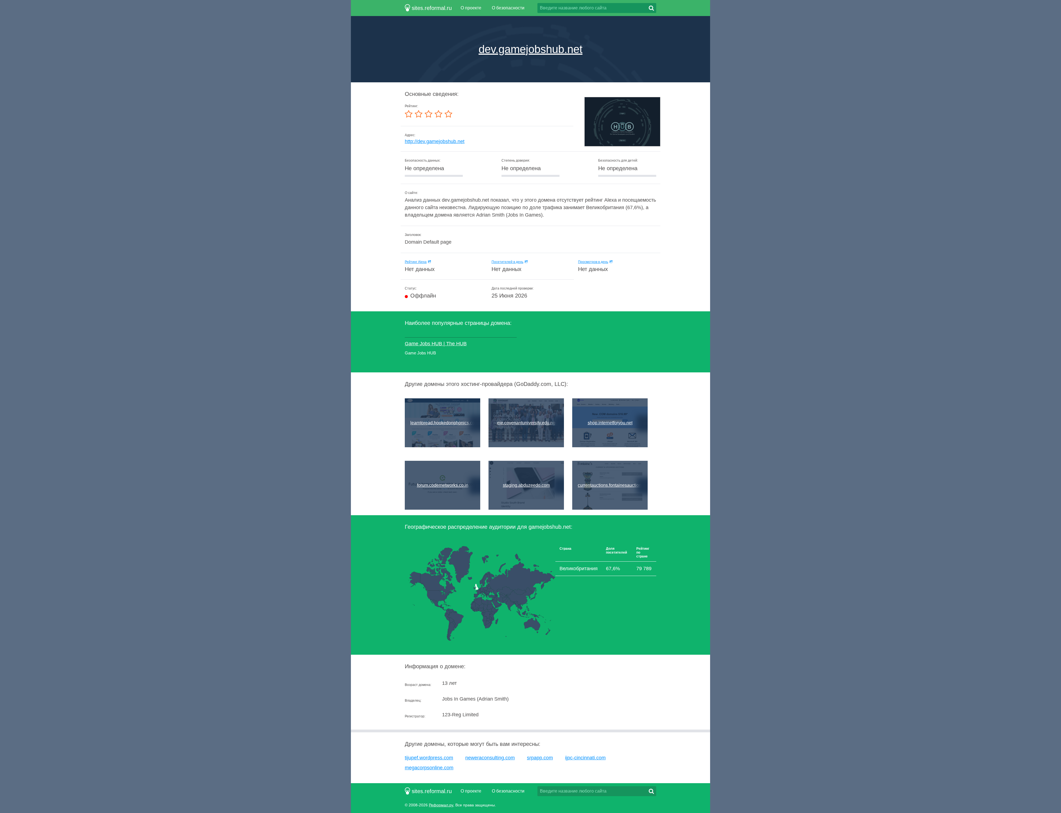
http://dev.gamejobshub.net (434, 141)
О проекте (471, 8)
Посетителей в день (507, 262)
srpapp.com (540, 758)
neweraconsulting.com (490, 758)
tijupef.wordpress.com (429, 758)
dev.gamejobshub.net (530, 49)
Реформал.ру (441, 805)
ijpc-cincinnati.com (585, 758)
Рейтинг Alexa (416, 262)
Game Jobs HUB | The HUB (436, 343)
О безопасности (508, 8)
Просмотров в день (593, 262)
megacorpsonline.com (429, 767)
